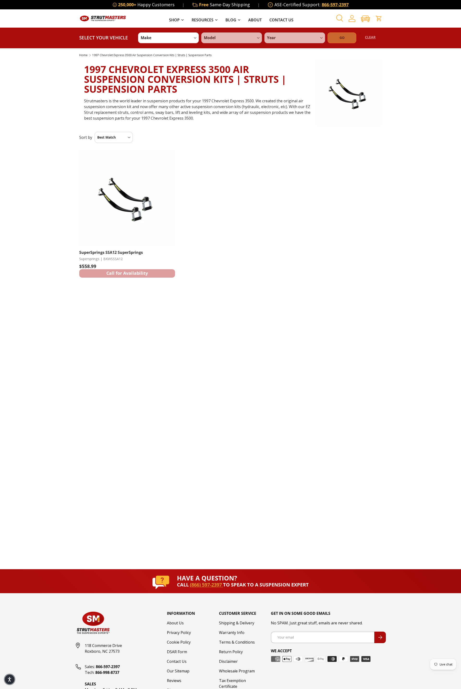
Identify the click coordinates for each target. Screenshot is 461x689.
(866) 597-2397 (206, 584)
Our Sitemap (178, 671)
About (255, 20)
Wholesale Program (237, 671)
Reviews (174, 680)
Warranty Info (231, 632)
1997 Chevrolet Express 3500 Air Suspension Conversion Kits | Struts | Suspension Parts (152, 55)
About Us (175, 623)
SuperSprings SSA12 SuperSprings (111, 252)
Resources (202, 20)
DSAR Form (177, 651)
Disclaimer (228, 661)
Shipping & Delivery (236, 623)
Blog (230, 20)
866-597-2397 (335, 4)
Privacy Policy (179, 632)
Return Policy (231, 651)
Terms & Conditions (237, 642)
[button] (365, 18)
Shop (174, 20)
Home (83, 55)
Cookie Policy (179, 642)
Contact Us (281, 20)
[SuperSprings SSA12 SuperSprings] (127, 198)
